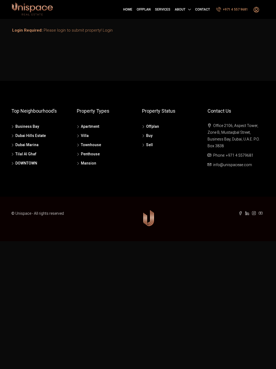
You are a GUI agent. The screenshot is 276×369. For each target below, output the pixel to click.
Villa (85, 135)
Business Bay (27, 126)
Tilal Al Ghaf (25, 154)
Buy (149, 135)
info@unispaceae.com (232, 165)
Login (108, 30)
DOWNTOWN (26, 163)
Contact (202, 9)
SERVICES (162, 9)
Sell (149, 145)
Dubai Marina (27, 145)
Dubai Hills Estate (30, 135)
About (180, 9)
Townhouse (91, 145)
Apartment (90, 126)
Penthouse (90, 154)
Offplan (144, 9)
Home (127, 9)
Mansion (88, 163)
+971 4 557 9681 (235, 9)
